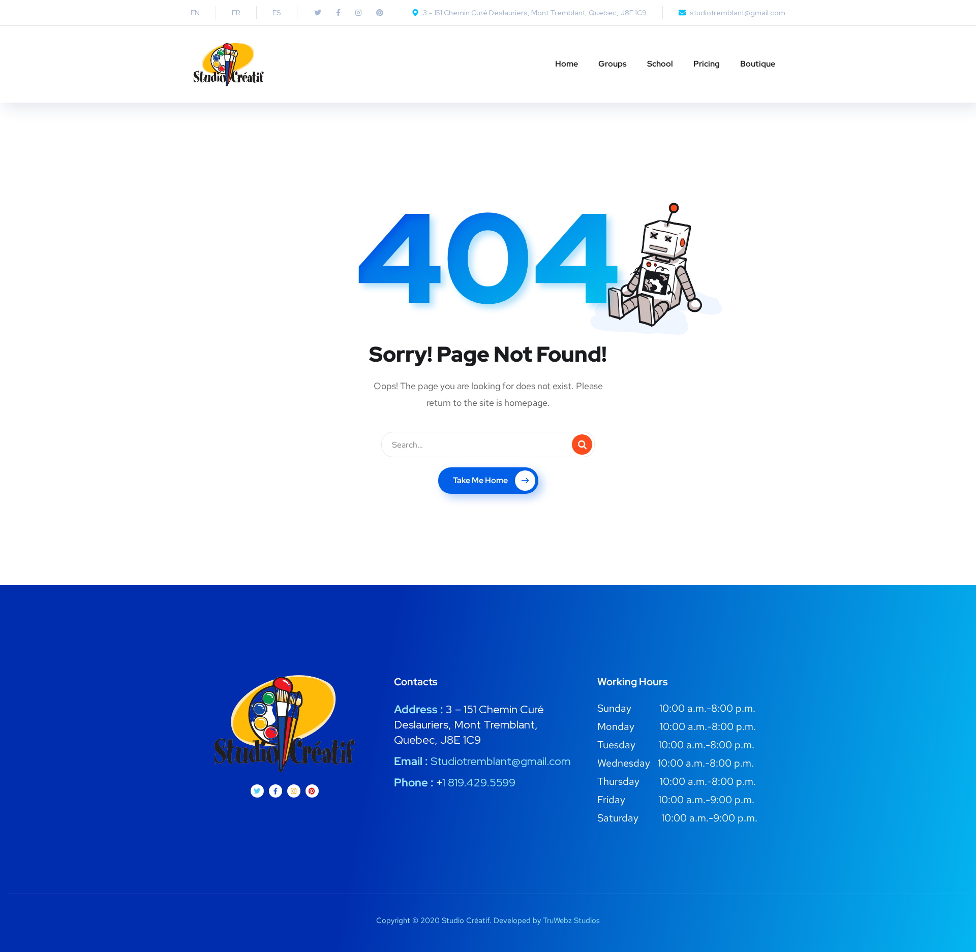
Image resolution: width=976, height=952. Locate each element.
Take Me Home (480, 480)
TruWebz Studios (571, 920)
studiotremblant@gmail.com (737, 12)
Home (566, 63)
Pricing (706, 63)
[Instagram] (293, 791)
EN (195, 12)
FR (236, 12)
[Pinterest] (312, 791)
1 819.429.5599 (478, 782)
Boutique (757, 63)
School (660, 63)
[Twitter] (257, 791)
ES (276, 12)
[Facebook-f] (275, 791)
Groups (612, 63)
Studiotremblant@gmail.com (501, 761)
